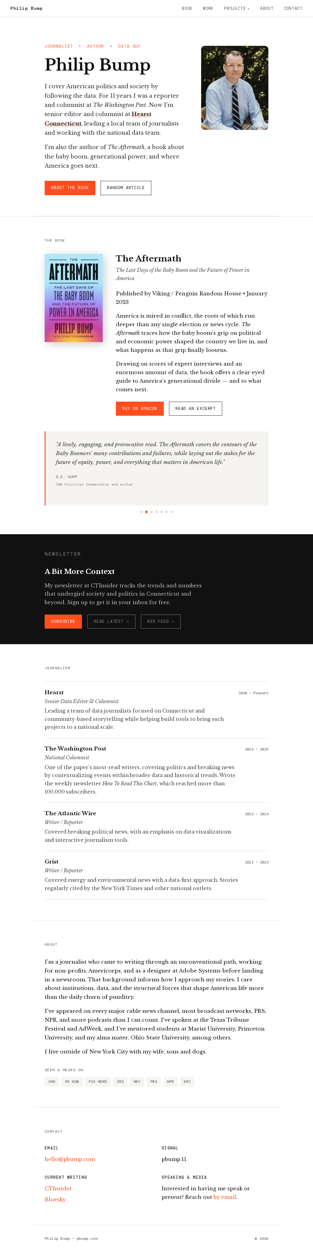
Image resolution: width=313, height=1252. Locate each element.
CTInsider (58, 1188)
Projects (234, 8)
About (267, 8)
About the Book (70, 187)
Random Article (126, 187)
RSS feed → (160, 621)
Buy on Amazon (139, 408)
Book (187, 8)
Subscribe (63, 621)
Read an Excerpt (195, 408)
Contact (293, 8)
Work (208, 8)
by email (225, 1197)
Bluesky (55, 1199)
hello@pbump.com (70, 1159)
